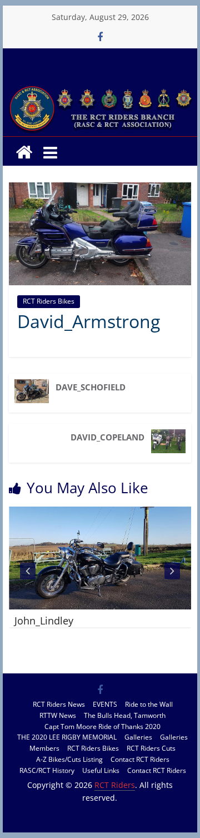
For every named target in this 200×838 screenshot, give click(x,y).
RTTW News (57, 715)
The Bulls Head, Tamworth (125, 715)
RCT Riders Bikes (48, 301)
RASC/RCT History (46, 770)
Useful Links (100, 770)
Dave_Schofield (91, 387)
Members (44, 748)
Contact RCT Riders (140, 759)
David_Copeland (107, 437)
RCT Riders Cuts (151, 748)
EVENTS (105, 704)
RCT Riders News (59, 704)
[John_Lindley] (100, 513)
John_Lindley (43, 620)
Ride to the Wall (149, 704)
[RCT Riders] (100, 87)
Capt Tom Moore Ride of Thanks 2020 (102, 726)
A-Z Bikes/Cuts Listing (69, 759)
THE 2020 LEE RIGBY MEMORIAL (67, 737)
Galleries (138, 737)
